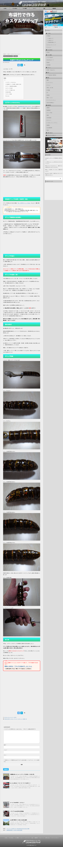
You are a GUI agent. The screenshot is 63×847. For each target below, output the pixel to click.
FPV (48, 72)
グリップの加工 (10, 88)
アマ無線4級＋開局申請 (51, 75)
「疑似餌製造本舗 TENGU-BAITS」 (24, 106)
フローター (49, 47)
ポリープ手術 (49, 112)
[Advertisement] (21, 43)
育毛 (48, 130)
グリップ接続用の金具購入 (12, 86)
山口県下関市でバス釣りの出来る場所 (18, 820)
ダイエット (49, 120)
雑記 (44, 8)
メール (5, 749)
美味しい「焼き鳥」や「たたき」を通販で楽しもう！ (53, 170)
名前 (5, 744)
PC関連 (48, 90)
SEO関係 (48, 64)
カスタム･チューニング (8, 717)
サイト (5, 755)
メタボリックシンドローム (52, 122)
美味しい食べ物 (50, 87)
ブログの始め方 (50, 57)
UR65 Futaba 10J (51, 70)
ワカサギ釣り (14, 8)
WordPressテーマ (50, 59)
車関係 (48, 95)
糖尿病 (48, 107)
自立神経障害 (49, 127)
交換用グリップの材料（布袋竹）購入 (14, 84)
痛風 (48, 115)
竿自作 (48, 52)
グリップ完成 (9, 94)
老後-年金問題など (50, 102)
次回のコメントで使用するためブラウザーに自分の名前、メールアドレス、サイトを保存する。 (21, 761)
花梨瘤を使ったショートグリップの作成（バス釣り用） (22, 774)
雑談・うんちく (50, 97)
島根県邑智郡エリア (52, 42)
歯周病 (48, 125)
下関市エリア (50, 38)
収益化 (48, 62)
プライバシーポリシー (51, 135)
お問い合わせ (50, 132)
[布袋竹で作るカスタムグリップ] (21, 65)
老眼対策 (48, 110)
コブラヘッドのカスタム (11, 82)
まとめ (8, 96)
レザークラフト (50, 82)
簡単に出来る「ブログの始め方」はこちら (18, 666)
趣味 (48, 80)
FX (47, 92)
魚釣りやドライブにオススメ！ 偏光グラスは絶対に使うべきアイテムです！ (53, 166)
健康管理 (54, 8)
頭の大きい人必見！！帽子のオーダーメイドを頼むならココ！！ (53, 174)
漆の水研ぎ (9, 92)
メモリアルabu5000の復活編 (17, 811)
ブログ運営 (25, 8)
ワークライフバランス (51, 100)
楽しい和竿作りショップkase (24, 203)
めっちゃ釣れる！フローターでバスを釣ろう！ (20, 783)
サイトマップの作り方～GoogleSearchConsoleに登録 (18, 828)
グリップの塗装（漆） (11, 90)
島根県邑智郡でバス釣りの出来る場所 (14, 830)
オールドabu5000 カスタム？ (17, 802)
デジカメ (48, 85)
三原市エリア (50, 40)
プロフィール (41, 837)
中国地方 (48, 35)
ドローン (34, 8)
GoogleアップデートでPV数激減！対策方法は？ (53, 159)
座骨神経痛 (49, 117)
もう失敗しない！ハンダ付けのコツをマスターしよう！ (53, 162)
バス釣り (5, 8)
